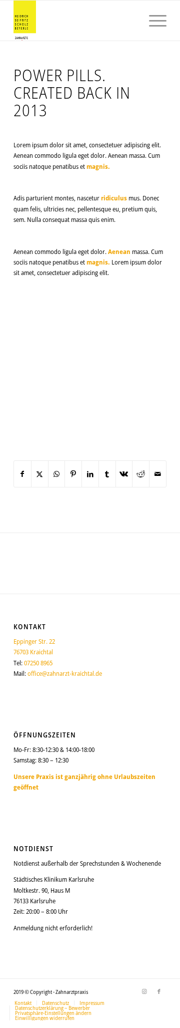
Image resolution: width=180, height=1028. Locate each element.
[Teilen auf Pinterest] (73, 474)
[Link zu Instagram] (144, 991)
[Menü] (152, 21)
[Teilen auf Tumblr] (107, 474)
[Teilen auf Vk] (124, 474)
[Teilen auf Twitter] (40, 474)
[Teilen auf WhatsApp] (56, 474)
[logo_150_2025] (75, 21)
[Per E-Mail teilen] (158, 474)
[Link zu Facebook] (159, 991)
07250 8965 (38, 662)
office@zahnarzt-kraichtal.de (65, 673)
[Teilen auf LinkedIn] (90, 474)
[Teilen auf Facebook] (22, 474)
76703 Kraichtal (33, 651)
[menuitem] (152, 21)
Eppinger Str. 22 (34, 641)
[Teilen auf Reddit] (140, 474)
